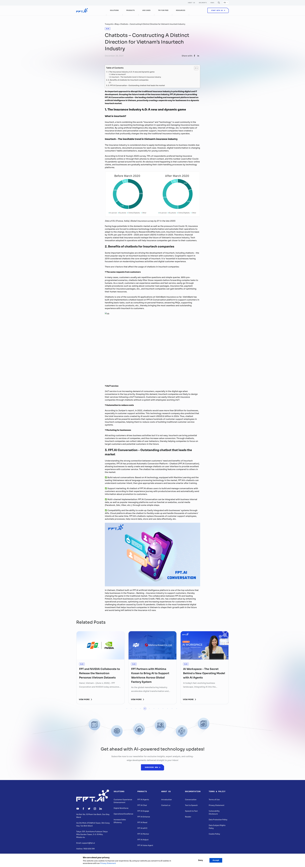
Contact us (165, 805)
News (212, 3)
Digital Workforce (121, 808)
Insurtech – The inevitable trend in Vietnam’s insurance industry (136, 77)
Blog (117, 24)
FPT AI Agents (143, 799)
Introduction (166, 799)
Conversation (190, 799)
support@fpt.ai (88, 843)
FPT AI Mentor (143, 834)
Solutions (119, 791)
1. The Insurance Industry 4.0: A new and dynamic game (131, 71)
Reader (188, 816)
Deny (200, 860)
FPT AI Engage (143, 811)
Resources (180, 10)
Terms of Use (214, 799)
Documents (203, 3)
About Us (191, 3)
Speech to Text (191, 811)
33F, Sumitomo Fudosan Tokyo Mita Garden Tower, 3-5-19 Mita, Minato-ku (92, 834)
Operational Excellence (123, 814)
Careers (210, 19)
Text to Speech (191, 805)
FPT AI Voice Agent (145, 845)
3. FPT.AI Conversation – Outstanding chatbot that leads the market (136, 85)
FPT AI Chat (142, 805)
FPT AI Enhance (143, 816)
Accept (216, 860)
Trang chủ (109, 24)
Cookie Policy (214, 834)
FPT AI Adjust (143, 839)
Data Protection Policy (218, 819)
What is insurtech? (118, 74)
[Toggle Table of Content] (195, 68)
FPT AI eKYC (142, 828)
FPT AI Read (142, 822)
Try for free (163, 10)
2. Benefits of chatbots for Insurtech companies (128, 80)
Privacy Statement (216, 805)
